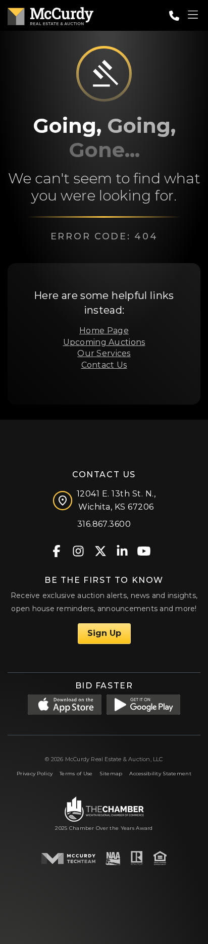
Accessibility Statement (160, 773)
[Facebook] (57, 550)
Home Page (104, 330)
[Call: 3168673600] (174, 15)
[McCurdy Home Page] (50, 14)
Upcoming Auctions (104, 342)
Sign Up (104, 633)
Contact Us (104, 365)
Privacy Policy (35, 773)
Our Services (103, 353)
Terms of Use (76, 773)
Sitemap (110, 773)
